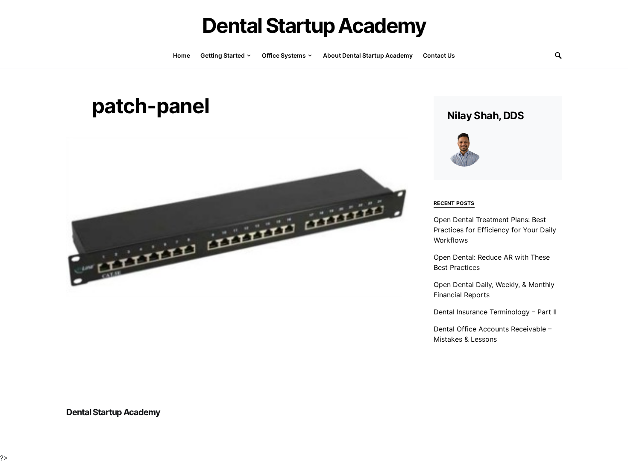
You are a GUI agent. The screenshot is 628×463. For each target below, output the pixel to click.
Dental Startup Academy (314, 25)
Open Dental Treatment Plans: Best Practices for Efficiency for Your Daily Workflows (495, 229)
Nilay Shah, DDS (485, 115)
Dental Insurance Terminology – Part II (495, 312)
